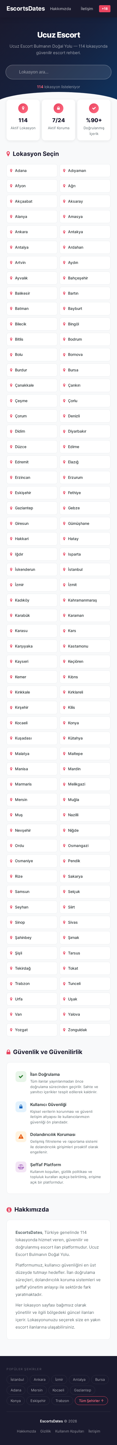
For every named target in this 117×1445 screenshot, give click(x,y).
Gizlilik (45, 1431)
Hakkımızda (60, 8)
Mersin (37, 1390)
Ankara (39, 1379)
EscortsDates (26, 8)
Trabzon (62, 1400)
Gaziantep (82, 1390)
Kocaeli (58, 1390)
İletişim (87, 8)
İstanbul (17, 1379)
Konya (16, 1400)
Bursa (100, 1379)
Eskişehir (38, 1400)
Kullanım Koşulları (69, 1431)
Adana (16, 1390)
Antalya (79, 1379)
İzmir (59, 1379)
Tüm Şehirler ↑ (91, 1400)
